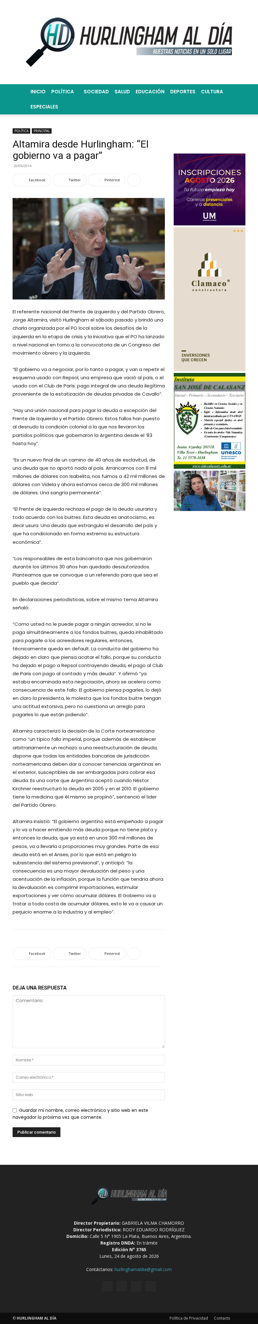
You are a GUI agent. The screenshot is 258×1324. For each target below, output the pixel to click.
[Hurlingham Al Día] (129, 42)
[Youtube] (151, 1286)
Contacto (222, 1318)
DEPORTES (182, 91)
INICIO (38, 91)
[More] (134, 180)
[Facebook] (107, 1286)
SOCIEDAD (96, 91)
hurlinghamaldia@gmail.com (143, 1269)
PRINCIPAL (42, 131)
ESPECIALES (44, 106)
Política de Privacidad (189, 1318)
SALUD (122, 91)
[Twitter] (136, 1286)
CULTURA (212, 91)
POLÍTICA (62, 91)
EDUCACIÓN (150, 91)
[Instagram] (122, 1286)
